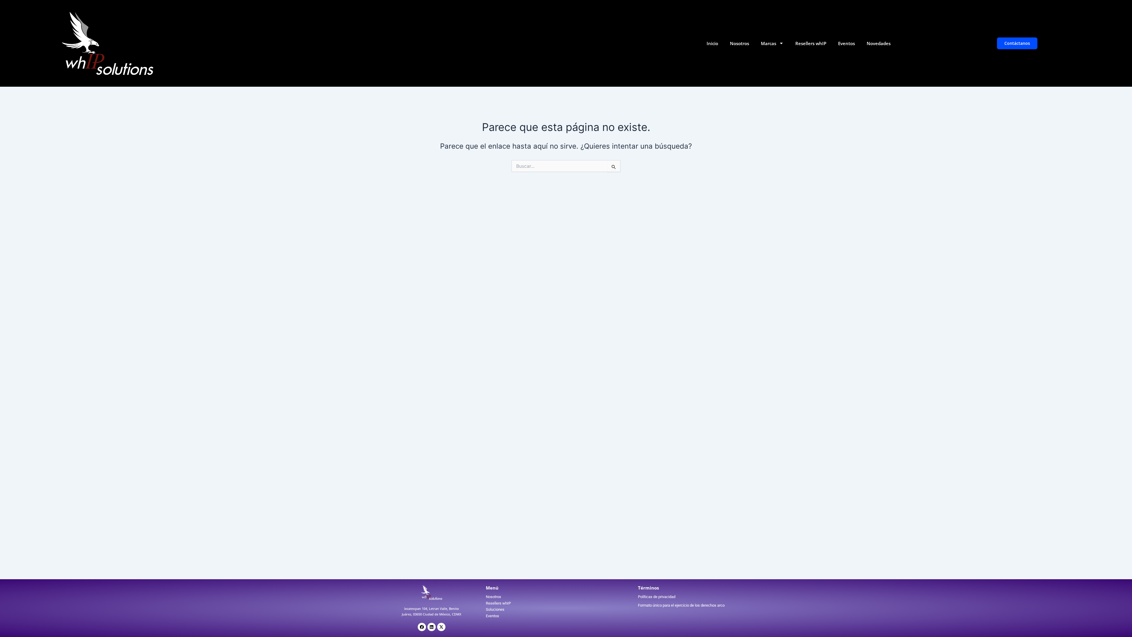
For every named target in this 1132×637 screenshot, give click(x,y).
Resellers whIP (810, 43)
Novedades (879, 43)
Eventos (846, 43)
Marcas (768, 43)
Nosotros (739, 43)
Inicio (712, 43)
